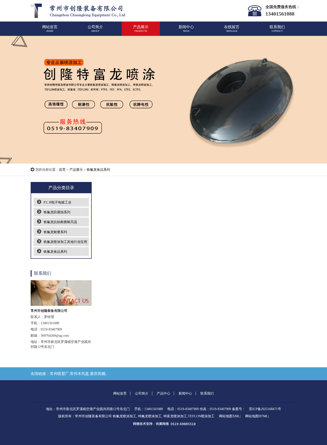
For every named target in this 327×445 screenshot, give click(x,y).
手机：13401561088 (148, 409)
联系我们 (277, 28)
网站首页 (49, 28)
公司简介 (95, 28)
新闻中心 (186, 28)
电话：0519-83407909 (183, 409)
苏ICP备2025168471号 (265, 409)
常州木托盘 (79, 374)
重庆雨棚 (97, 374)
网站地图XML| (230, 416)
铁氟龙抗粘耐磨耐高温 (60, 222)
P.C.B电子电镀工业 (57, 202)
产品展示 (140, 28)
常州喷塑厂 (59, 374)
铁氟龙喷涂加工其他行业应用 (65, 242)
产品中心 (163, 393)
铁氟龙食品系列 (98, 169)
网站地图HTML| (257, 416)
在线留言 (231, 28)
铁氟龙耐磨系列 (55, 232)
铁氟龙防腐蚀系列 (57, 212)
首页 (62, 169)
